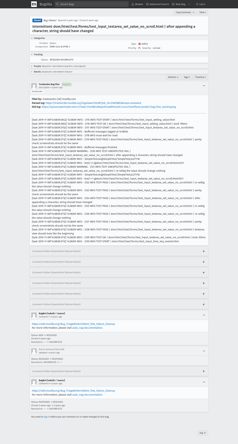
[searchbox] (92, 4)
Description (44, 87)
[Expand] (203, 251)
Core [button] (53, 43)
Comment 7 (44, 317)
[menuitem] (137, 4)
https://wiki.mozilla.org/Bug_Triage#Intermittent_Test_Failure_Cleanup (73, 324)
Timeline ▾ (200, 77)
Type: (133, 44)
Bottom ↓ (173, 77)
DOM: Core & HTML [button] (60, 46)
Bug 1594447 (50, 20)
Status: (44, 59)
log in (47, 416)
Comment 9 (44, 383)
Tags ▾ (187, 77)
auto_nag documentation (87, 327)
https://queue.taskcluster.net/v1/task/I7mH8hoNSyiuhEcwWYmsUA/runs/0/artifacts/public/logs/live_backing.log (109, 106)
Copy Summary (183, 12)
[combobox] (92, 4)
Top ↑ (202, 433)
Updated (43, 352)
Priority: (132, 48)
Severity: (146, 48)
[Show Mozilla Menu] (34, 4)
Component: (41, 46)
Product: (43, 43)
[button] (200, 4)
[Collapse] (204, 86)
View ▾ (202, 12)
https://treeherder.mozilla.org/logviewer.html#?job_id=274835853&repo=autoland (93, 103)
